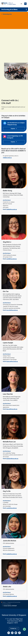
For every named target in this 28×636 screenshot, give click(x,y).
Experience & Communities (14, 602)
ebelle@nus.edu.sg (11, 209)
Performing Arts (7, 14)
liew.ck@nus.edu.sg (11, 409)
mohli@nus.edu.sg (11, 259)
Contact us (13, 628)
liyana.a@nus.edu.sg (12, 361)
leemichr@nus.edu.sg (12, 458)
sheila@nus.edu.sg (11, 596)
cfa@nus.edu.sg (7, 157)
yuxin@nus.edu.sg (11, 508)
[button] (25, 4)
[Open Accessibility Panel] (24, 629)
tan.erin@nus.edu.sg (12, 310)
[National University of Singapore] (4, 3)
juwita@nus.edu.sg (11, 554)
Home (4, 602)
